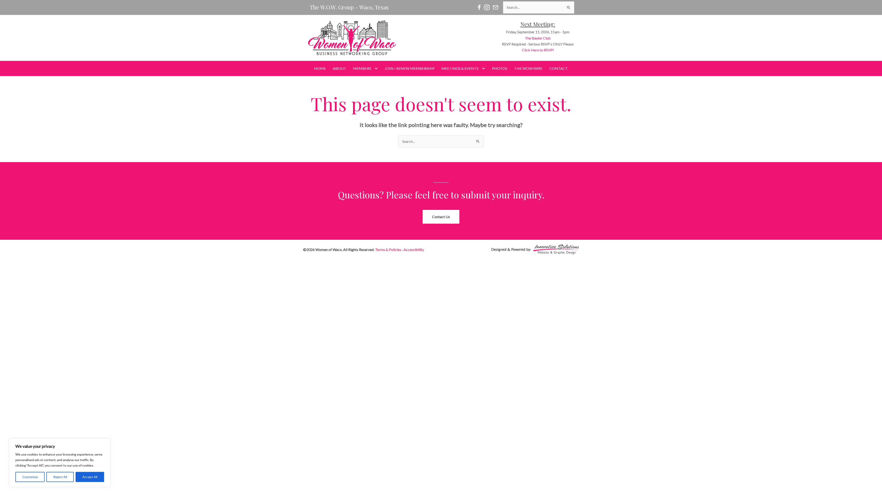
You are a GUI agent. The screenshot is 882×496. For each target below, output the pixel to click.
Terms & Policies (388, 249)
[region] (59, 463)
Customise (30, 477)
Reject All (60, 477)
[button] (441, 217)
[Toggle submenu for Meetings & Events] (483, 68)
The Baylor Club (538, 38)
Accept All (89, 477)
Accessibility (414, 249)
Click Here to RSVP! (538, 50)
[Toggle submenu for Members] (376, 68)
